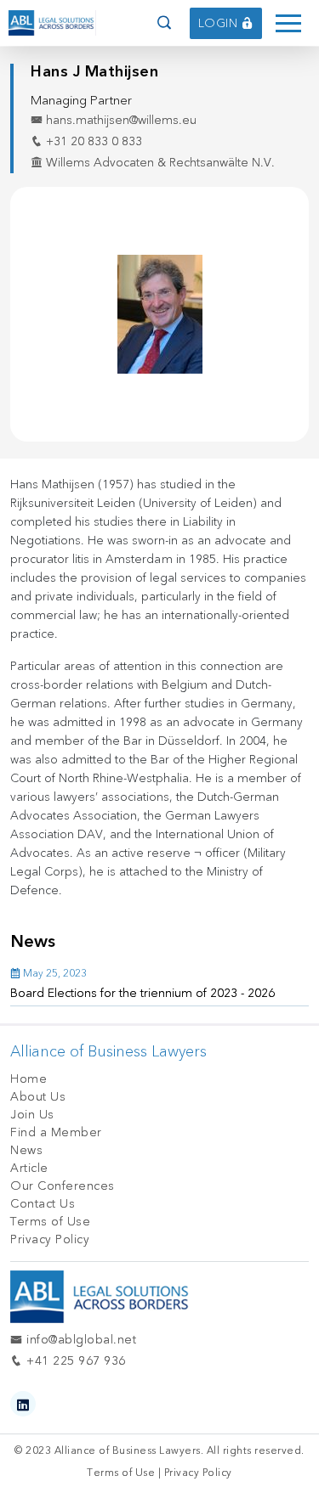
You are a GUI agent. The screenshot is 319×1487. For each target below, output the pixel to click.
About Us (38, 1097)
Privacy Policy (49, 1239)
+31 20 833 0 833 (92, 141)
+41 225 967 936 (74, 1361)
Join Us (32, 1115)
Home (28, 1079)
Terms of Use (50, 1222)
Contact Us (42, 1204)
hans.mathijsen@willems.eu (120, 120)
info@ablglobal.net (79, 1340)
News (26, 1150)
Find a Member (56, 1132)
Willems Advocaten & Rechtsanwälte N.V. (159, 163)
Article (29, 1168)
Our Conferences (62, 1186)
